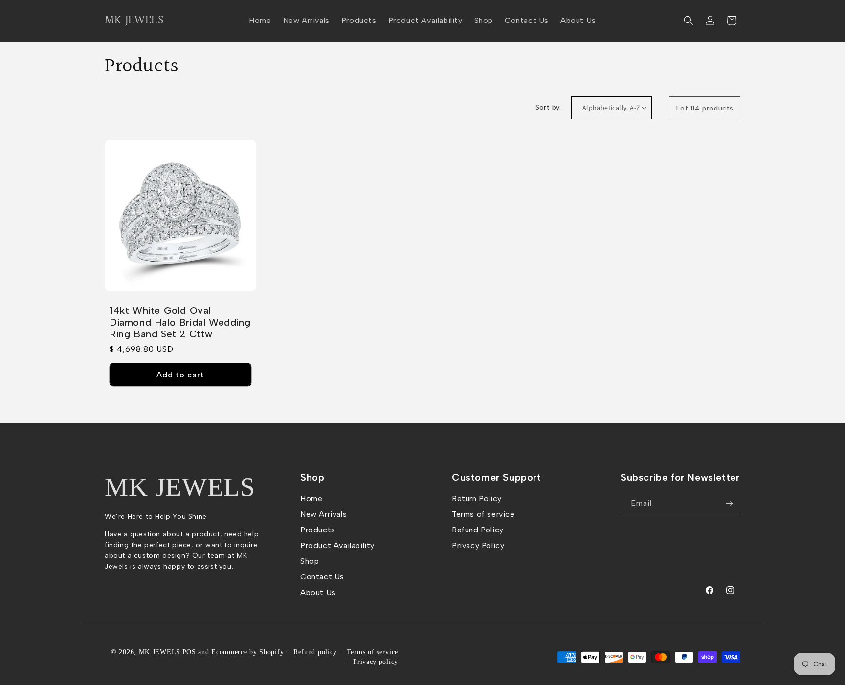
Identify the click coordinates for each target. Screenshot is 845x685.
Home (311, 498)
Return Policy (477, 498)
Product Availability (337, 545)
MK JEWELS (159, 652)
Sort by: (548, 107)
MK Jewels (180, 487)
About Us (318, 592)
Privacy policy (375, 661)
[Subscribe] (729, 503)
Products (317, 529)
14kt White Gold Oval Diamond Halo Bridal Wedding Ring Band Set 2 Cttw (180, 322)
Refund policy (315, 652)
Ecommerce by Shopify (247, 652)
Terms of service (483, 514)
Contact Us (322, 576)
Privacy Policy (478, 545)
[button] (688, 20)
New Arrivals (323, 514)
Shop (309, 561)
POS (189, 652)
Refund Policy (478, 529)
